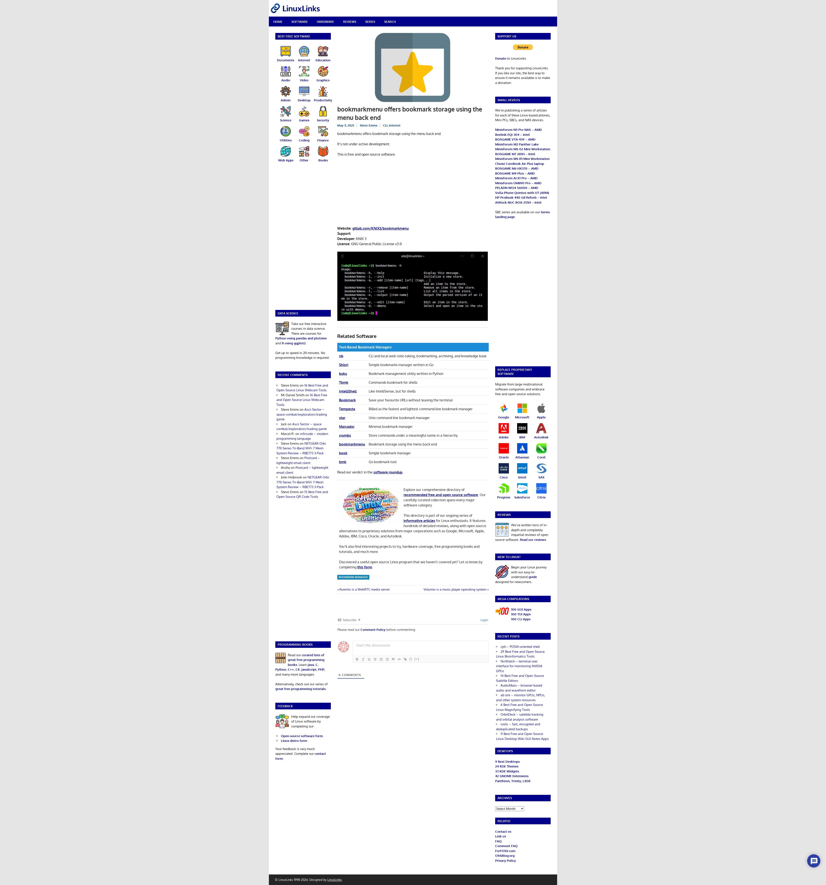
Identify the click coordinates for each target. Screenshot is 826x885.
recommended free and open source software (441, 495)
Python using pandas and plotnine (301, 338)
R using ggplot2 (294, 343)
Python (280, 669)
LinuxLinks (334, 880)
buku (343, 373)
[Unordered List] (387, 659)
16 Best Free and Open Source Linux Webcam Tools (301, 400)
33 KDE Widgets (507, 771)
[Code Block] (399, 659)
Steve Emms (369, 125)
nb (341, 356)
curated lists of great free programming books (306, 660)
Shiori (343, 365)
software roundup (387, 472)
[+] (417, 659)
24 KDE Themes (506, 766)
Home (277, 21)
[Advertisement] (413, 192)
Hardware (325, 21)
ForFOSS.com (505, 851)
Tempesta (347, 409)
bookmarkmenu (352, 444)
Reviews (349, 21)
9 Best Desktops (507, 762)
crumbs (345, 435)
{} (410, 659)
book (343, 453)
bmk (342, 462)
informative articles (419, 520)
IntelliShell (348, 391)
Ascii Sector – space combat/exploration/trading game (301, 414)
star (342, 418)
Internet (394, 125)
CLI (385, 125)
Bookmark (347, 400)
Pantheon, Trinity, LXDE (513, 781)
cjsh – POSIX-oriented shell (520, 647)
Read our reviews (533, 540)
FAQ (498, 841)
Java (311, 665)
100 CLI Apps (520, 619)
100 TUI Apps (521, 614)
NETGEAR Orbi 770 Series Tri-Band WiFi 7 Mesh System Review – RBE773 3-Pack (301, 448)
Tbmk (343, 382)
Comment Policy (373, 630)
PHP (321, 669)
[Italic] (363, 659)
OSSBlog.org (505, 856)
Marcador (346, 426)
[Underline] (369, 659)
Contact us (503, 831)
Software (299, 21)
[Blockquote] (393, 659)
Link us (500, 836)
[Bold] (357, 659)
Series (370, 21)
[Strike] (375, 659)
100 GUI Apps (521, 609)
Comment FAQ (506, 846)
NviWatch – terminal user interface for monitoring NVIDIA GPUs (519, 666)
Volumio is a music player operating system (455, 589)
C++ (291, 669)
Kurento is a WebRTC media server (364, 589)
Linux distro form (294, 741)
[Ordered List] (381, 659)
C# (298, 669)
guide (533, 577)
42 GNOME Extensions (512, 776)
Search (390, 21)
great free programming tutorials (300, 689)
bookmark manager (353, 577)
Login (484, 620)
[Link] (405, 659)
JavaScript (308, 669)
